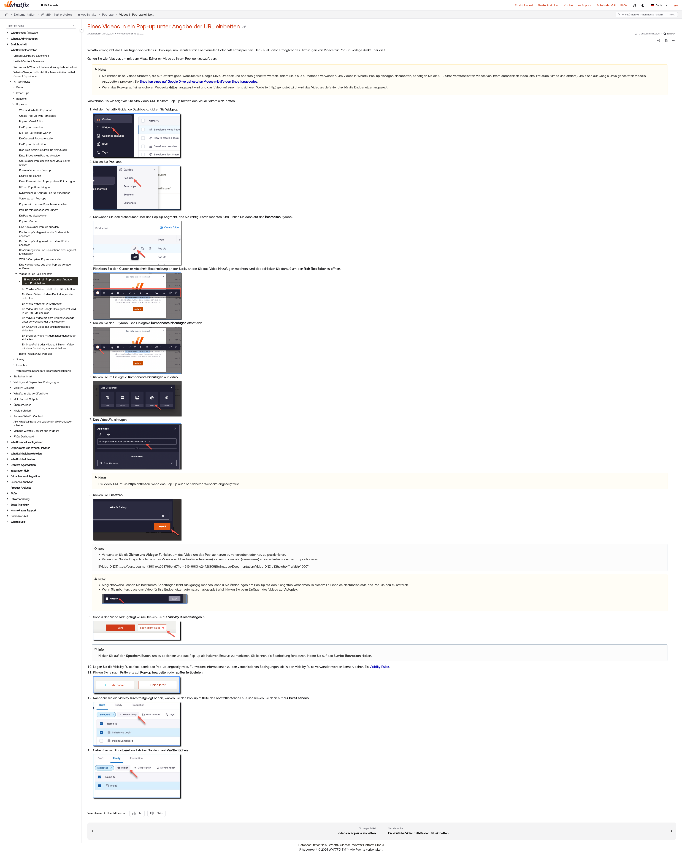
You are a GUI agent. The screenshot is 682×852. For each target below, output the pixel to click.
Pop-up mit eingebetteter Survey (38, 209)
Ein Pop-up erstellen (31, 127)
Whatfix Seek (18, 521)
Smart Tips (22, 92)
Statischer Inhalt (22, 376)
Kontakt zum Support (23, 510)
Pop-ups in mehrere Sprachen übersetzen (43, 204)
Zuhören (671, 33)
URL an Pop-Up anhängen (34, 187)
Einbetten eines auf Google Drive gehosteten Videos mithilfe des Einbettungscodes (198, 81)
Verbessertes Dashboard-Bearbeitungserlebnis (43, 370)
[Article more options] (673, 41)
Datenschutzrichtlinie (312, 845)
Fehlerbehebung (20, 499)
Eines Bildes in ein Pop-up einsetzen (40, 155)
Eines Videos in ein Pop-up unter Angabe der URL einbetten (48, 281)
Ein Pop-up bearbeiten (32, 144)
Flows (19, 87)
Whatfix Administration (24, 38)
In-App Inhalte (86, 14)
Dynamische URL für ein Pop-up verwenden (44, 192)
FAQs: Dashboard (23, 436)
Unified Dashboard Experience (31, 55)
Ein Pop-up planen (30, 175)
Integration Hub (20, 470)
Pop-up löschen (28, 221)
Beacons (21, 98)
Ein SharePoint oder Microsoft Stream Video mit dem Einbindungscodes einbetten (48, 346)
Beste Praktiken (20, 504)
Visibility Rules (379, 667)
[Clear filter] (73, 26)
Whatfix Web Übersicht (24, 32)
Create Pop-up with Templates (37, 115)
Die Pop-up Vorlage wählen (35, 132)
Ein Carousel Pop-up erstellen (36, 138)
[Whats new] (634, 5)
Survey (20, 359)
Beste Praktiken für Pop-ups (35, 353)
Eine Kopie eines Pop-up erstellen (39, 226)
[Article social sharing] (658, 41)
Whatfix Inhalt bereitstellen (26, 453)
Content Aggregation (23, 464)
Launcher (21, 365)
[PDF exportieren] (666, 41)
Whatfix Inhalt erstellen (56, 14)
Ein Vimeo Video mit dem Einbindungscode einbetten (47, 296)
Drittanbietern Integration (25, 476)
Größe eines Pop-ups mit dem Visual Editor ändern (44, 162)
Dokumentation (24, 14)
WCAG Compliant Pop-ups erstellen (40, 259)
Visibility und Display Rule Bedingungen (36, 382)
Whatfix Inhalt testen (23, 459)
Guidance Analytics (22, 481)
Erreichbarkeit (19, 44)
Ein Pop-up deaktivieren (33, 215)
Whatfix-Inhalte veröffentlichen (31, 393)
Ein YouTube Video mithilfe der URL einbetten (48, 289)
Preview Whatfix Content (28, 416)
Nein (160, 813)
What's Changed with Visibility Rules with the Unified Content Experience (44, 74)
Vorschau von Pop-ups (32, 198)
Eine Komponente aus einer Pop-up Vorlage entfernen (45, 266)
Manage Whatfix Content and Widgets (36, 430)
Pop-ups (107, 14)
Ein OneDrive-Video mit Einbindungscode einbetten (46, 328)
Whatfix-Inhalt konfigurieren (27, 442)
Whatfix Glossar (339, 845)
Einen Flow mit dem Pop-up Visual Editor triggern (48, 181)
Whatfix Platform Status (368, 845)
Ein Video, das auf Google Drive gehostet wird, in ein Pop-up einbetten (49, 310)
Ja (140, 813)
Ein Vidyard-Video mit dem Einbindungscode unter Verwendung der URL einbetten (48, 319)
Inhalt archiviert (22, 410)
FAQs (14, 493)
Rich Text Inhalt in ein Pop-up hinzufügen (43, 149)
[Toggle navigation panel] (82, 30)
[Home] (17, 5)
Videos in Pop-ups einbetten (137, 14)
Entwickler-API (19, 516)
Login (675, 5)
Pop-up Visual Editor (31, 121)
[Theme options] (643, 5)
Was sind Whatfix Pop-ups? (35, 110)
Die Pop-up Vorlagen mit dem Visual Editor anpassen (44, 243)
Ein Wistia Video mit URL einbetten (42, 303)
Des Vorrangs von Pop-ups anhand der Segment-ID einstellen (48, 251)
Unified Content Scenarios (28, 61)
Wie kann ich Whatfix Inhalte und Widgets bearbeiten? (45, 67)
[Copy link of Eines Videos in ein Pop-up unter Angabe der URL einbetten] (244, 27)
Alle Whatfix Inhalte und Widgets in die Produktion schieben (42, 423)
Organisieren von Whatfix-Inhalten (30, 447)
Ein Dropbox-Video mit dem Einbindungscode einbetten (48, 337)
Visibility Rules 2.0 (23, 387)
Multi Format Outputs (25, 399)
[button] (647, 14)
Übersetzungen (22, 404)
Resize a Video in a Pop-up (35, 170)
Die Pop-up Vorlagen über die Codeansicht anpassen (44, 234)
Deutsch (659, 5)
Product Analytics (21, 487)
